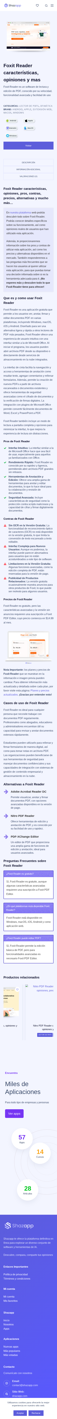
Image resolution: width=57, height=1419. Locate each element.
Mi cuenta (8, 1296)
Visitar (28, 145)
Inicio (6, 1320)
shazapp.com (19, 1396)
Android (18, 109)
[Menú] (52, 5)
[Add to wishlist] (48, 989)
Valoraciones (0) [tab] (28, 176)
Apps (6, 1328)
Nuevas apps (10, 1346)
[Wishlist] (37, 5)
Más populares (11, 1351)
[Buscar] (46, 5)
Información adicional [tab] (28, 169)
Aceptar (20, 1413)
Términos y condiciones (16, 1278)
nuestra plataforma (20, 212)
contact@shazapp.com (25, 1385)
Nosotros (8, 1324)
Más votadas (10, 1355)
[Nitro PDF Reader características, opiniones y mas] (28, 1002)
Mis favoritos (10, 1301)
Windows (18, 113)
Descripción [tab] (28, 162)
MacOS (7, 113)
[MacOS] (29, 128)
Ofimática (46, 106)
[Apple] (29, 121)
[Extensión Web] (11, 128)
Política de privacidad (15, 1274)
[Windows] (11, 136)
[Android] (11, 121)
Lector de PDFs (29, 106)
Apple (27, 109)
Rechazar (36, 1413)
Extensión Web (42, 109)
